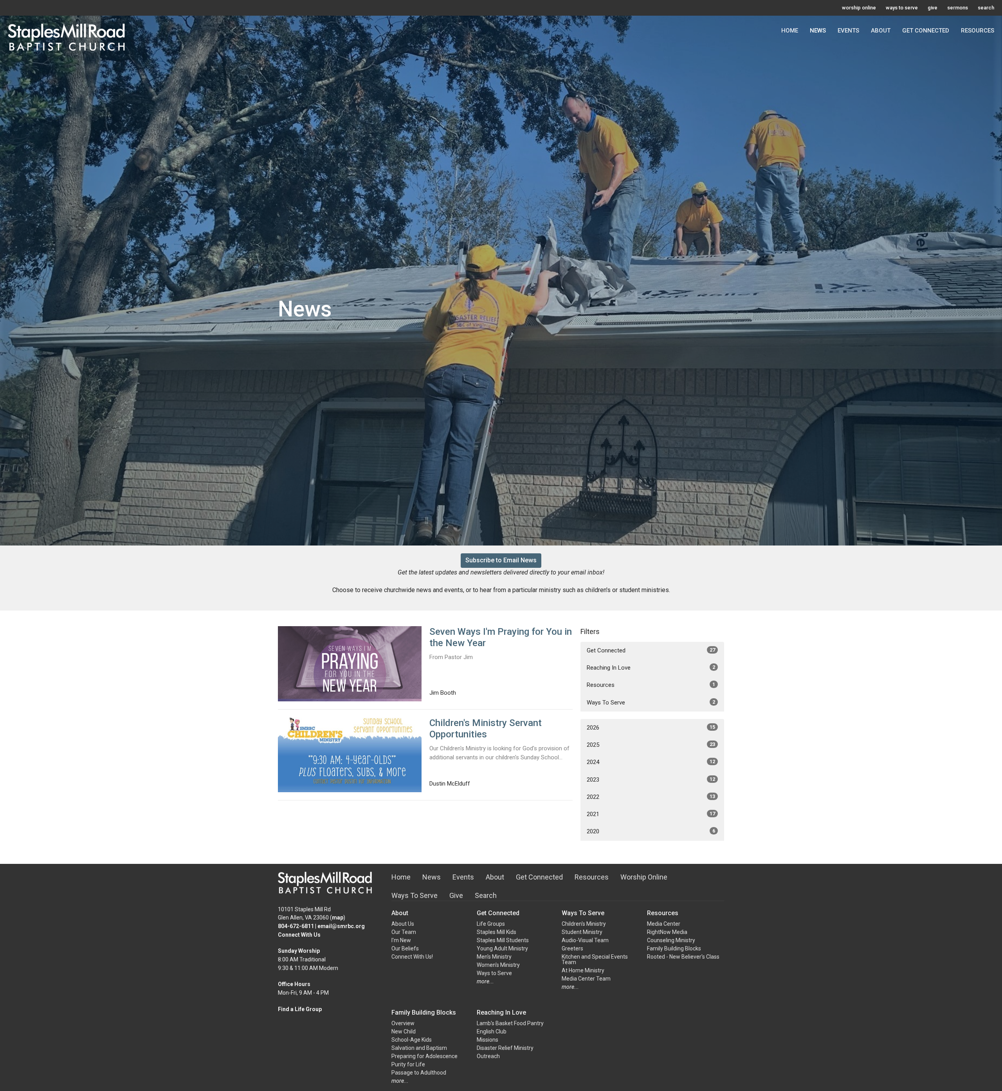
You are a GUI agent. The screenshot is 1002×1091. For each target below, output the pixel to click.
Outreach (488, 1056)
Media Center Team (586, 978)
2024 (651, 762)
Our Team (403, 932)
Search (486, 895)
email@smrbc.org (341, 926)
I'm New (401, 940)
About (880, 30)
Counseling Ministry (671, 940)
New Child (403, 1031)
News (818, 30)
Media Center (663, 924)
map (337, 917)
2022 (651, 796)
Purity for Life (408, 1064)
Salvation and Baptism (419, 1048)
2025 (651, 744)
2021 (651, 814)
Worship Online (643, 877)
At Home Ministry (583, 970)
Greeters (572, 948)
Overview (402, 1023)
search (986, 8)
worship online (859, 8)
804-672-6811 (296, 926)
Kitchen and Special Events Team (595, 959)
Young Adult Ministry (502, 948)
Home (789, 30)
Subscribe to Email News (501, 560)
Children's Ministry (584, 924)
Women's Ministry (498, 965)
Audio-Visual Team (585, 940)
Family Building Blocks (674, 948)
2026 (651, 727)
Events (848, 30)
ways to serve (902, 8)
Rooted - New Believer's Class (683, 957)
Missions (487, 1040)
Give (456, 895)
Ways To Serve (651, 702)
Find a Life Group (300, 1009)
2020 (651, 831)
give (932, 8)
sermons (957, 8)
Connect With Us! (412, 957)
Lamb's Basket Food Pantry (510, 1023)
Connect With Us (299, 935)
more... (485, 981)
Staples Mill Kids (496, 932)
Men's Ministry (494, 957)
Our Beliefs (405, 948)
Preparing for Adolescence (424, 1056)
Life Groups (491, 924)
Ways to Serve (494, 973)
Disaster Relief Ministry (505, 1048)
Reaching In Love (651, 667)
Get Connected (925, 30)
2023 (651, 779)
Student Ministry (582, 932)
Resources (977, 30)
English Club (491, 1031)
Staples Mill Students (503, 940)
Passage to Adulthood (418, 1072)
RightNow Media (667, 932)
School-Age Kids (411, 1040)
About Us (402, 924)
